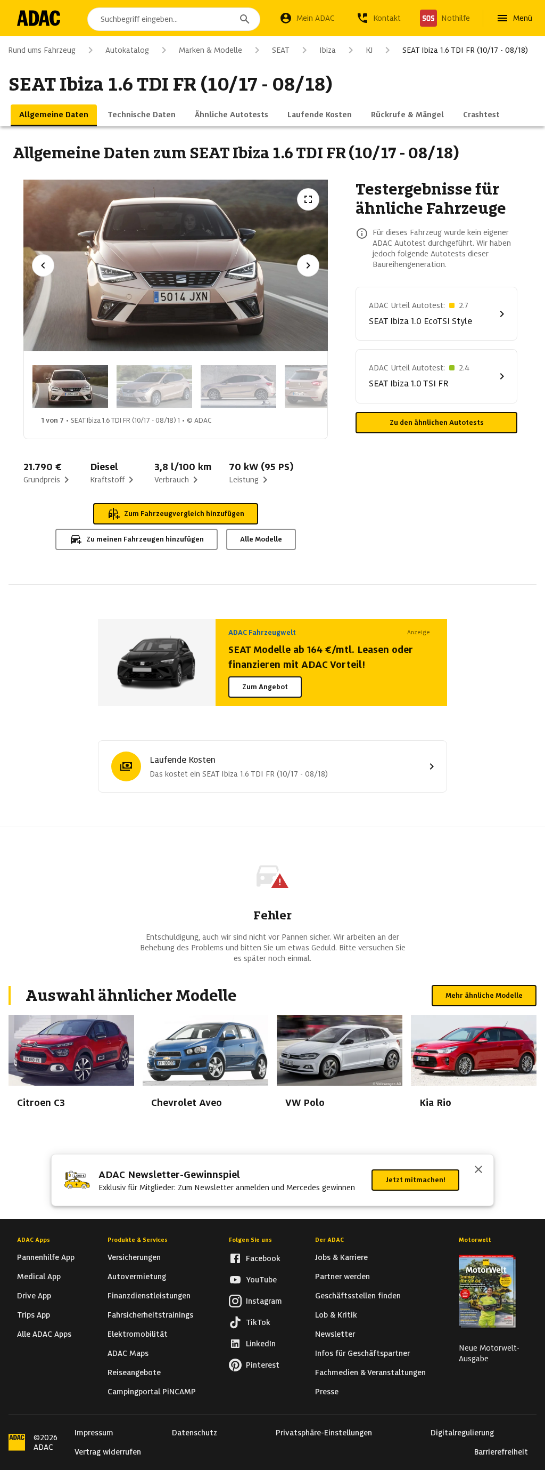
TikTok (258, 1322)
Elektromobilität (138, 1334)
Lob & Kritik (336, 1315)
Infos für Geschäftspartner (362, 1353)
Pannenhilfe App (46, 1257)
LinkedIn (261, 1343)
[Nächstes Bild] (308, 265)
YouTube (261, 1280)
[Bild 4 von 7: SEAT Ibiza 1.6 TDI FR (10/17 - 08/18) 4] (322, 386)
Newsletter (335, 1334)
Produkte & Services (138, 1239)
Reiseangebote (134, 1372)
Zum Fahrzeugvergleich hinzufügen (184, 513)
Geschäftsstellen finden (358, 1296)
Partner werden (342, 1276)
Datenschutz (194, 1432)
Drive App (34, 1296)
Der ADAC (329, 1239)
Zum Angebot (265, 686)
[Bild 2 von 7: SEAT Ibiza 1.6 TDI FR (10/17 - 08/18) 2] (154, 386)
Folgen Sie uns (250, 1239)
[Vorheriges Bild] (43, 265)
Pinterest (262, 1365)
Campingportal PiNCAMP (152, 1391)
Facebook (263, 1258)
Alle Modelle (261, 539)
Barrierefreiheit (501, 1452)
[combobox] (173, 19)
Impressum (94, 1432)
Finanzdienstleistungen (149, 1296)
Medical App (39, 1276)
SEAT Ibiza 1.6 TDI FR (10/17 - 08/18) (465, 50)
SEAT (281, 50)
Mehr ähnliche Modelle (484, 995)
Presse (326, 1391)
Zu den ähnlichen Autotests (437, 422)
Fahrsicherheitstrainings (150, 1315)
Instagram (264, 1301)
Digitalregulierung (462, 1432)
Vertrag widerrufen (108, 1452)
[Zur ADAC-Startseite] (38, 18)
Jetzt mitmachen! (415, 1179)
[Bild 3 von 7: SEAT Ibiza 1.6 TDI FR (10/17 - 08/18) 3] (238, 386)
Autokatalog (127, 50)
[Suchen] (245, 19)
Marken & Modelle (210, 50)
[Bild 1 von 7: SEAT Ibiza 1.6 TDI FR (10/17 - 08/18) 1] (70, 386)
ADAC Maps (128, 1353)
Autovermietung (137, 1276)
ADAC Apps (33, 1239)
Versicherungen (134, 1257)
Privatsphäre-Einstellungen (324, 1432)
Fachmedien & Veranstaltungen (370, 1372)
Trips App (33, 1315)
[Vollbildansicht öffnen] (308, 199)
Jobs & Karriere (341, 1257)
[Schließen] (478, 1170)
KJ (369, 50)
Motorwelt (475, 1239)
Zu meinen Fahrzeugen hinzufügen (145, 539)
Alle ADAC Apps (44, 1334)
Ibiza (327, 50)
